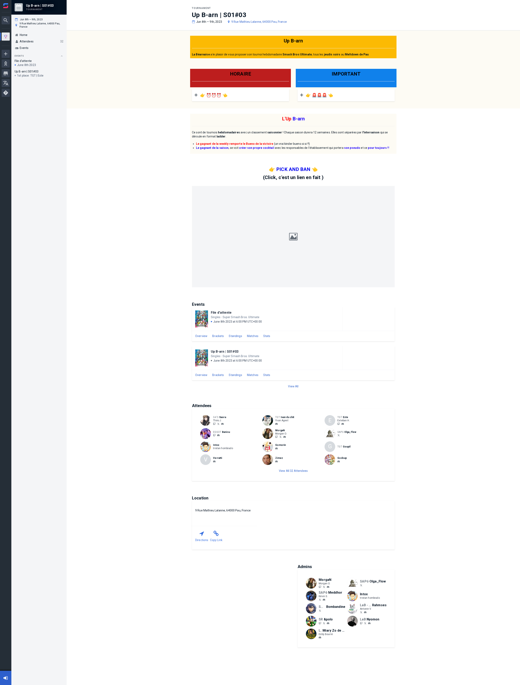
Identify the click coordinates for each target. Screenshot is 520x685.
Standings (235, 336)
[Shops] (6, 73)
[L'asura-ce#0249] (320, 637)
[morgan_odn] (284, 437)
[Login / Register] (5, 678)
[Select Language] (6, 83)
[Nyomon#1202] (369, 623)
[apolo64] (328, 623)
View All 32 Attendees (293, 470)
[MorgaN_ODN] (276, 437)
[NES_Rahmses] (361, 612)
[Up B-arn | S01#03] (5, 37)
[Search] (6, 20)
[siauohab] (342, 423)
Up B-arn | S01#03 (225, 351)
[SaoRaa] (214, 423)
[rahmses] (365, 612)
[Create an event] (6, 54)
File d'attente (221, 312)
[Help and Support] (6, 93)
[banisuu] (218, 435)
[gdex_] (338, 461)
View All (293, 386)
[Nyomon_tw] (365, 623)
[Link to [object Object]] (206, 420)
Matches (252, 336)
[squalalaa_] (222, 423)
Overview (201, 336)
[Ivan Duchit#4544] (276, 423)
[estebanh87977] (338, 423)
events (19, 56)
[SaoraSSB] (218, 423)
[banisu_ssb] (214, 435)
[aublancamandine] (320, 610)
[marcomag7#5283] (214, 461)
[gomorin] (276, 448)
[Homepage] (5, 5)
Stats (266, 336)
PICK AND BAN (293, 169)
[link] (222, 423)
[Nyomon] (361, 623)
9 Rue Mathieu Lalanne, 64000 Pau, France (259, 21)
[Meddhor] (320, 599)
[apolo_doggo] (324, 623)
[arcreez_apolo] (320, 623)
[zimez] (276, 461)
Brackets (218, 336)
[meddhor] (324, 599)
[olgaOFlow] (338, 435)
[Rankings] (6, 63)
